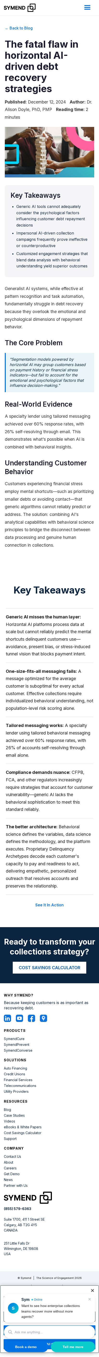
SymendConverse (18, 1050)
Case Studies (14, 1115)
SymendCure (14, 1039)
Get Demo (12, 1174)
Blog (7, 1110)
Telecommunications (20, 1086)
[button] (87, 7)
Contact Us (12, 1157)
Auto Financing (15, 1068)
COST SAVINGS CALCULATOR (49, 967)
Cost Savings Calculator (22, 1133)
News (8, 1180)
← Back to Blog (19, 28)
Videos (9, 1121)
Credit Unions (14, 1074)
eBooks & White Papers (23, 1127)
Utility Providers (16, 1091)
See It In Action (49, 904)
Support (10, 1139)
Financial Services (18, 1080)
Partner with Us (16, 1186)
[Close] (92, 1290)
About (8, 1162)
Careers (10, 1168)
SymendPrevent (16, 1045)
